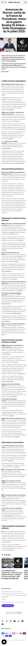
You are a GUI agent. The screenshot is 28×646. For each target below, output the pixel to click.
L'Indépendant (21, 129)
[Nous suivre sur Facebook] (3, 621)
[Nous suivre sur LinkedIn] (18, 621)
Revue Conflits (8, 515)
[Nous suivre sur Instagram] (10, 621)
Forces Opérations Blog (7, 381)
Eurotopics (6, 542)
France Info (22, 452)
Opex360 (10, 138)
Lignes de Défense (6, 148)
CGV (3, 599)
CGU (5, 599)
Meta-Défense (21, 373)
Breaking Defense (6, 303)
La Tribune (14, 279)
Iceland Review (20, 163)
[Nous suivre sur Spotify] (22, 621)
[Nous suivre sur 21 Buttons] (3, 624)
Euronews (8, 354)
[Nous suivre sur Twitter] (7, 621)
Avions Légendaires (6, 271)
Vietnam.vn (17, 427)
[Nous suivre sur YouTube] (14, 621)
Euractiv (16, 362)
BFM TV (12, 109)
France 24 (16, 121)
